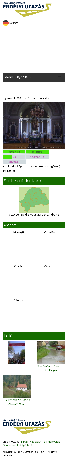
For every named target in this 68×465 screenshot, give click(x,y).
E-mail (24, 441)
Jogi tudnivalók (51, 441)
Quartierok (9, 445)
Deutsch (13, 22)
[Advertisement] (34, 51)
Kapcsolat (35, 441)
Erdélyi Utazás (25, 445)
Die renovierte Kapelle (17, 400)
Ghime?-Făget (17, 404)
